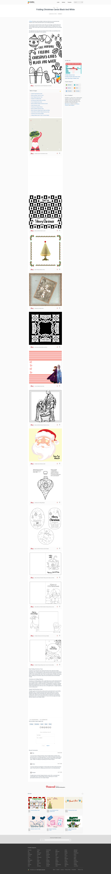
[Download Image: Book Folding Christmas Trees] (59, 269)
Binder (66, 851)
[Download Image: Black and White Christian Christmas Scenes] (59, 425)
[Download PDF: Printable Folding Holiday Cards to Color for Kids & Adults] (57, 665)
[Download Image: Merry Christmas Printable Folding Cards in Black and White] (59, 577)
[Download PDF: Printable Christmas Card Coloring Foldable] (57, 636)
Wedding (39, 866)
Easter (47, 855)
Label (75, 857)
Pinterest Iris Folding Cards (36, 98)
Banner (47, 851)
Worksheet (48, 850)
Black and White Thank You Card (37, 95)
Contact (57, 869)
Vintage (75, 864)
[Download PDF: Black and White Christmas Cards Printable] (57, 548)
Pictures (48, 861)
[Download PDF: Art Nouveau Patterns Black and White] (57, 347)
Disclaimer (74, 869)
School (47, 863)
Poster (66, 861)
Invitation (48, 857)
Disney (29, 855)
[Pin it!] (32, 85)
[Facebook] (41, 728)
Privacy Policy (68, 869)
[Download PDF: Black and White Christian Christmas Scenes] (57, 425)
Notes (38, 860)
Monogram (30, 860)
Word (56, 853)
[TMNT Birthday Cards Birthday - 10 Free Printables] (74, 815)
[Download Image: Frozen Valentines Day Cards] (59, 386)
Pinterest (77, 103)
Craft (56, 854)
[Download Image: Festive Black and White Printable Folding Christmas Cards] (59, 606)
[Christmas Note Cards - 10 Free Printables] (74, 797)
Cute (65, 854)
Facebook (67, 105)
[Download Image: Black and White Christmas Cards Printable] (59, 548)
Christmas (37, 724)
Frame (75, 855)
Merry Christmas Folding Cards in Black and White (40, 110)
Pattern (38, 850)
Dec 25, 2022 (60, 752)
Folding (30, 21)
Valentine (66, 864)
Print (29, 863)
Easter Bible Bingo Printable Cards (72, 78)
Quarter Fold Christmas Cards (36, 93)
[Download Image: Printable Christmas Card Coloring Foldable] (59, 636)
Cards (42, 724)
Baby (38, 851)
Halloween (39, 857)
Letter (58, 2)
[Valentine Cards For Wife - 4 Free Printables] (37, 815)
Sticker (75, 863)
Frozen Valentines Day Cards (36, 102)
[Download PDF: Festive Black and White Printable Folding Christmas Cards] (57, 606)
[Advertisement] (45, 166)
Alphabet (75, 850)
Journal (56, 857)
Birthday (75, 851)
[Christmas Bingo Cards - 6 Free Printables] (37, 797)
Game (66, 850)
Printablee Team (44, 719)
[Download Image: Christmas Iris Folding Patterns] (59, 502)
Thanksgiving (58, 864)
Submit (48, 745)
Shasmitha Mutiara (35, 719)
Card (56, 850)
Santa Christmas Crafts (35, 105)
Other (66, 860)
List (38, 858)
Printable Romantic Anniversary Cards (72, 76)
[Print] (45, 728)
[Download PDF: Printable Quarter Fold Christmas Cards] (57, 153)
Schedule (39, 863)
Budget (66, 853)
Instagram (72, 105)
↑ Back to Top (80, 869)
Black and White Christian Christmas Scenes (39, 103)
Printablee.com (32, 869)
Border (47, 853)
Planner (57, 861)
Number (63, 2)
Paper (29, 861)
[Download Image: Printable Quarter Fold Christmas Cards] (59, 153)
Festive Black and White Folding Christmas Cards (40, 111)
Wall (29, 866)
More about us (67, 103)
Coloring (48, 854)
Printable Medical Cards (70, 75)
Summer (29, 864)
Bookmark (39, 853)
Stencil (66, 863)
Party (38, 861)
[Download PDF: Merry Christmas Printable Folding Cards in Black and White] (57, 577)
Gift (28, 857)
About (54, 869)
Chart (56, 866)
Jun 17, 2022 (60, 772)
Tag (38, 864)
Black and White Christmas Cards (37, 108)
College (38, 854)
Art (28, 851)
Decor (75, 854)
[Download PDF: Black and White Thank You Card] (57, 230)
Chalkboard (76, 853)
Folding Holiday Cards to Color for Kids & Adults (40, 115)
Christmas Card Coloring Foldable (37, 113)
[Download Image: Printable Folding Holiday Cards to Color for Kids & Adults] (59, 665)
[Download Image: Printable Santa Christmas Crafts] (59, 464)
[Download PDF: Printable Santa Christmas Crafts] (57, 464)
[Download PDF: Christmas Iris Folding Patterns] (57, 502)
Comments (60, 13)
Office (56, 860)
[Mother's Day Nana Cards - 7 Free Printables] (55, 815)
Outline (75, 860)
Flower (66, 855)
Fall (56, 855)
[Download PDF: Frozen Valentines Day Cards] (57, 386)
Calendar (29, 850)
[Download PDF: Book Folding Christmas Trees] (57, 269)
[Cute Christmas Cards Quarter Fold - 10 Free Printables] (55, 797)
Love (56, 858)
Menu (75, 858)
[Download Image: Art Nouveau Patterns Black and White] (59, 347)
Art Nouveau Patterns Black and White (38, 100)
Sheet (56, 863)
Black (46, 724)
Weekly (47, 866)
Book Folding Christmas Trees (36, 97)
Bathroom (57, 851)
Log (47, 858)
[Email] (43, 728)
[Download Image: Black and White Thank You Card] (59, 230)
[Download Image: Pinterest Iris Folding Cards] (59, 308)
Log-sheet (76, 866)
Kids (65, 857)
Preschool (76, 861)
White (50, 724)
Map (65, 866)
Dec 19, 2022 (60, 763)
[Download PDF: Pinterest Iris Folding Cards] (57, 308)
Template (69, 2)
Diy (37, 855)
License (62, 869)
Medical (66, 858)
